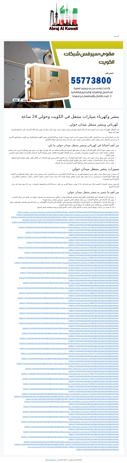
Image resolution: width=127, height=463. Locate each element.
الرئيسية (116, 36)
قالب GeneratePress (52, 460)
